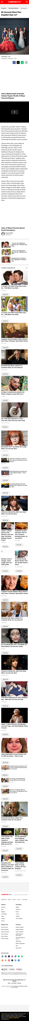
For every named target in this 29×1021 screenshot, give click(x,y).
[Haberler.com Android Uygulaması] (12, 969)
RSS (17, 945)
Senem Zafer (9, 233)
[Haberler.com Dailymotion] (18, 960)
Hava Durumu (4, 927)
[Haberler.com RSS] (2, 960)
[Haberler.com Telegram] (15, 960)
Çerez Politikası (19, 931)
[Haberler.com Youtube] (9, 960)
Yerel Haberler (19, 918)
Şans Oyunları (4, 934)
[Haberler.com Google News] (2, 956)
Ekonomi (3, 907)
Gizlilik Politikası (19, 929)
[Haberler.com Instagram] (12, 956)
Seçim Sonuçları (5, 931)
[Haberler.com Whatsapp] (18, 956)
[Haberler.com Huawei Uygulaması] (19, 969)
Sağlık (17, 907)
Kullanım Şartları (20, 927)
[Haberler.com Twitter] (9, 956)
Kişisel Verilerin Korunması (19, 934)
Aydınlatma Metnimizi (14, 1017)
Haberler (3, 904)
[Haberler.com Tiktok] (12, 960)
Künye (19, 899)
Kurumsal (18, 924)
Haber (9, 983)
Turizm (17, 914)
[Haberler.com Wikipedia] (5, 960)
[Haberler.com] (6, 894)
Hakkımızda (3, 899)
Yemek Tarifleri (4, 938)
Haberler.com (4, 924)
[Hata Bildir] (14, 986)
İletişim (14, 899)
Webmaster (18, 941)
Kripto (2, 916)
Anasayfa (3, 8)
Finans (17, 911)
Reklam (9, 899)
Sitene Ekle (18, 948)
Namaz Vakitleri (5, 929)
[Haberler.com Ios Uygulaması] (4, 969)
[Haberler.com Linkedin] (15, 956)
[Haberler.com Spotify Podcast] (22, 956)
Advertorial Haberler (13, 8)
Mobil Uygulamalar (20, 943)
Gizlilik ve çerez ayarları (7, 986)
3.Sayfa (3, 918)
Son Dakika (4, 914)
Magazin (3, 911)
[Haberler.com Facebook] (5, 956)
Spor (2, 909)
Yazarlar (18, 916)
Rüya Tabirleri (4, 936)
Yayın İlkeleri (25, 899)
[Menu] (2, 2)
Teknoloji (18, 909)
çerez (2, 1015)
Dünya (2, 920)
